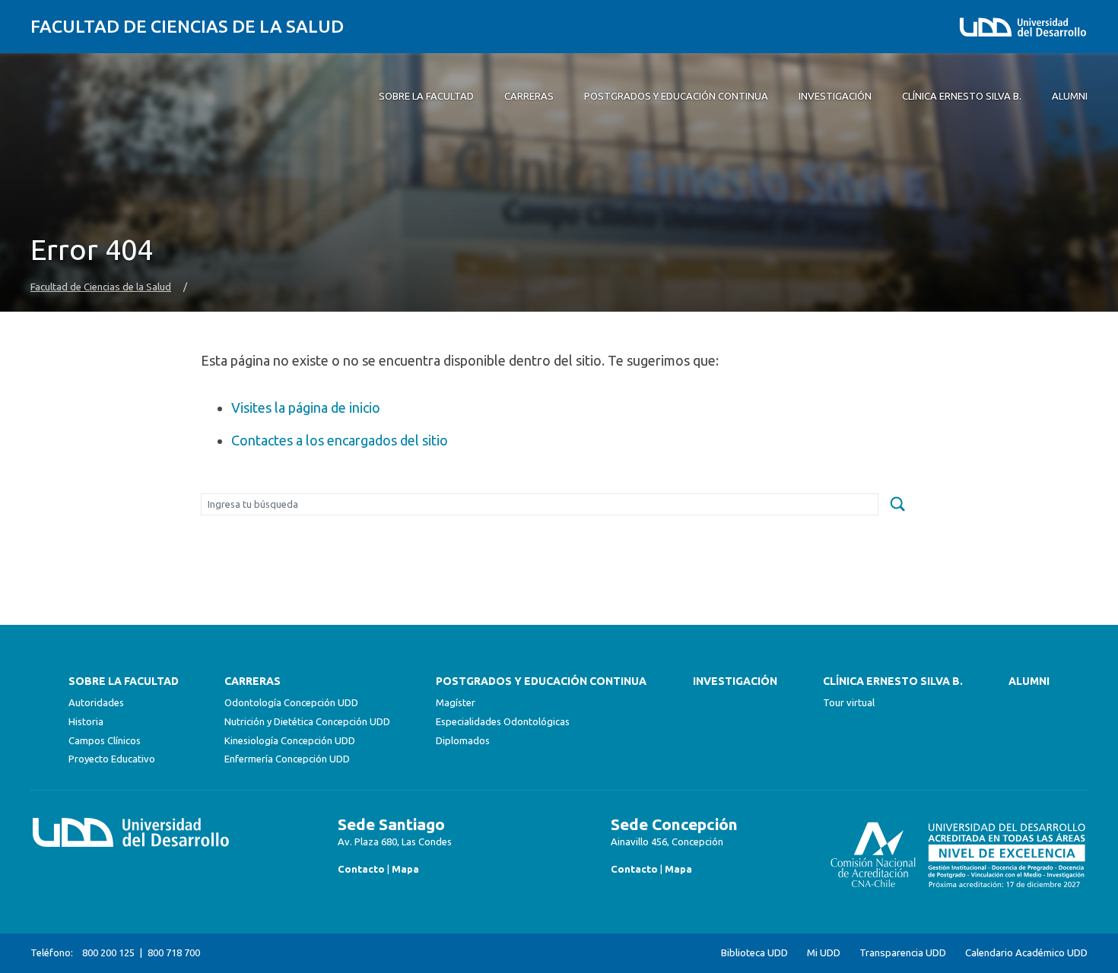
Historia (85, 721)
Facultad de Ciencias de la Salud (187, 26)
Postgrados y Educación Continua (541, 681)
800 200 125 (108, 952)
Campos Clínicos (104, 740)
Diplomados (463, 740)
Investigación (735, 681)
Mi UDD (823, 953)
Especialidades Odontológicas (503, 721)
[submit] (897, 504)
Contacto (361, 869)
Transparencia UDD (902, 953)
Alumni (1029, 681)
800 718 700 (174, 952)
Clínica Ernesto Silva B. (893, 681)
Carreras (252, 681)
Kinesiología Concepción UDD (289, 740)
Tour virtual (849, 702)
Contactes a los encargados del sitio (339, 440)
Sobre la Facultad (123, 681)
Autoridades (96, 702)
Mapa (405, 869)
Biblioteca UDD (754, 953)
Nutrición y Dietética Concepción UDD (307, 721)
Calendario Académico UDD (1026, 953)
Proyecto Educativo (111, 758)
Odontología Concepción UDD (291, 702)
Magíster (455, 702)
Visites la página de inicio (305, 407)
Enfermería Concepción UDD (287, 758)
